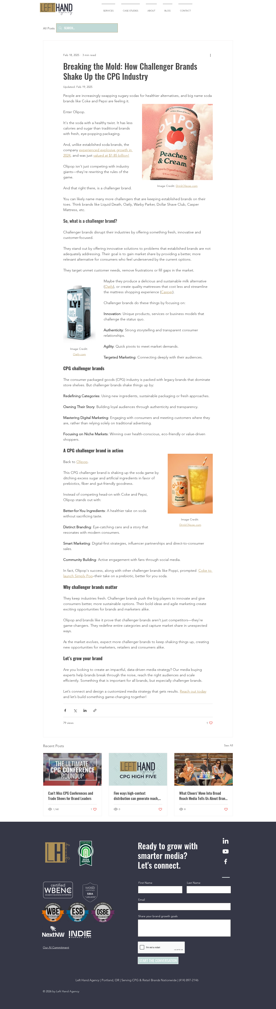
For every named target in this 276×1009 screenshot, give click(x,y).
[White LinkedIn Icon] (225, 841)
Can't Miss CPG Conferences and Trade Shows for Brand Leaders (70, 795)
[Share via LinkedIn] (85, 710)
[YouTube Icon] (225, 851)
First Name (145, 882)
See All (228, 745)
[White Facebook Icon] (225, 861)
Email (141, 899)
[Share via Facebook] (65, 710)
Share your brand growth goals (158, 916)
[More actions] (210, 55)
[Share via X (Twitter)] (75, 710)
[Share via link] (95, 710)
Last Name (193, 882)
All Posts (49, 28)
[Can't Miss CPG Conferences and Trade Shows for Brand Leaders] (72, 769)
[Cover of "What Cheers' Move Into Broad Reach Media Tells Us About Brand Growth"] (203, 769)
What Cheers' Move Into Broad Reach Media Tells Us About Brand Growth (203, 795)
